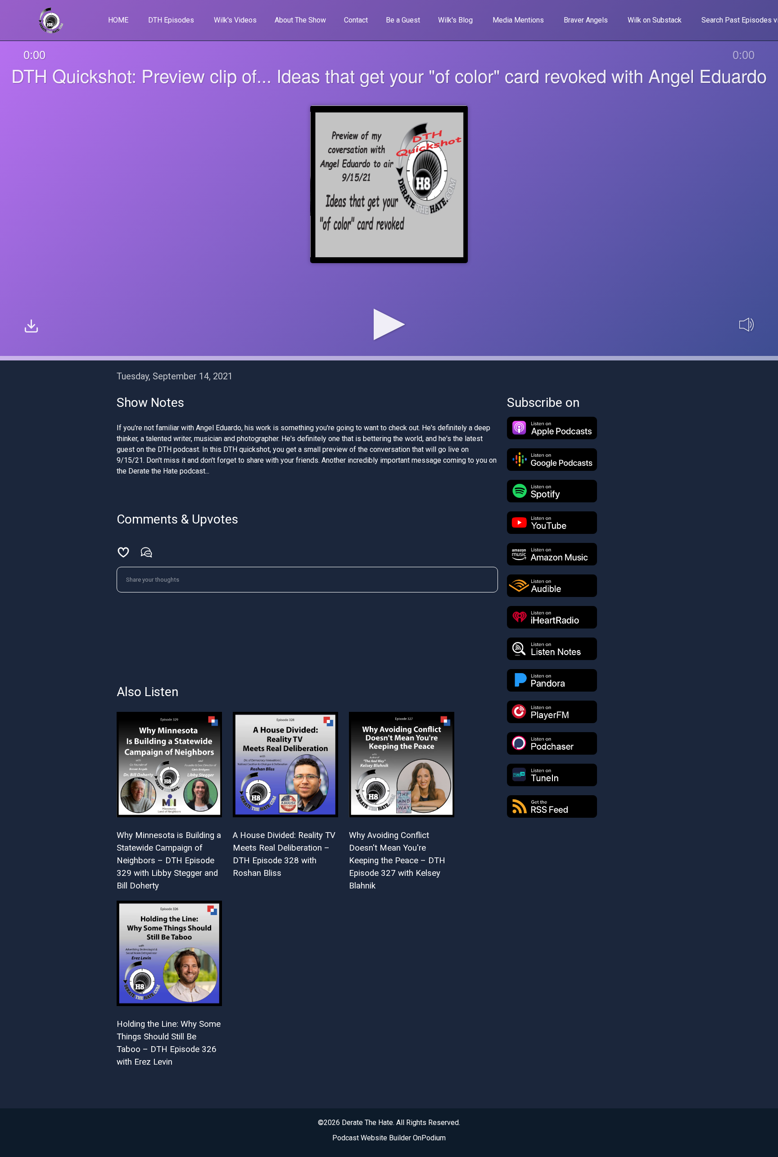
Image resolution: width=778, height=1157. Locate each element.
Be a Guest (403, 20)
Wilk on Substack (655, 20)
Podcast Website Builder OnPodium (389, 1138)
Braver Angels (586, 20)
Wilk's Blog (455, 20)
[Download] (31, 327)
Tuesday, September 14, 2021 (175, 376)
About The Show (300, 20)
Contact (356, 20)
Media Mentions (518, 20)
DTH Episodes (171, 20)
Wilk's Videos (235, 20)
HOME (118, 20)
